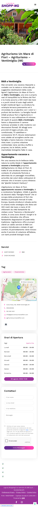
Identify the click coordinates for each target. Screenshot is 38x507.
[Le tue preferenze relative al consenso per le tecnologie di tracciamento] (35, 504)
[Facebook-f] (16, 502)
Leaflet (17, 299)
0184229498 (30, 64)
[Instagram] (22, 502)
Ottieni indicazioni (28, 282)
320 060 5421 (10, 311)
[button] (35, 4)
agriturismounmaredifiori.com (15, 318)
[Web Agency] (23, 498)
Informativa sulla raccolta (7, 505)
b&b (23, 252)
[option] (19, 27)
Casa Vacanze (9, 255)
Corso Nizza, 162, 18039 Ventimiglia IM (17, 304)
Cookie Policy (31, 492)
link (27, 429)
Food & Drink (19, 272)
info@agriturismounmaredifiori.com (17, 314)
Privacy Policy (21, 492)
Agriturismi (7, 272)
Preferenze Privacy (8, 492)
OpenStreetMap (25, 299)
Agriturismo (9, 252)
